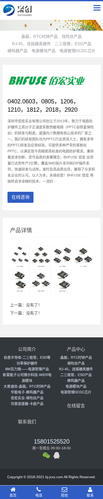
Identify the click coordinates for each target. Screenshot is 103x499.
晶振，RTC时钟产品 (39, 36)
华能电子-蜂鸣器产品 (27, 392)
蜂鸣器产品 (18, 51)
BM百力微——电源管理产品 (27, 369)
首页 (13, 495)
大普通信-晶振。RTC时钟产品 (27, 386)
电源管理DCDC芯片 (78, 51)
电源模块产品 (44, 51)
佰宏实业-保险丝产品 (27, 398)
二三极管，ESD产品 (73, 44)
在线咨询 (21, 197)
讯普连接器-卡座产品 (27, 404)
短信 (64, 495)
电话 (38, 495)
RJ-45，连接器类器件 (31, 44)
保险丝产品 (72, 36)
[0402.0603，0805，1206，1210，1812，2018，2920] (47, 79)
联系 (90, 495)
